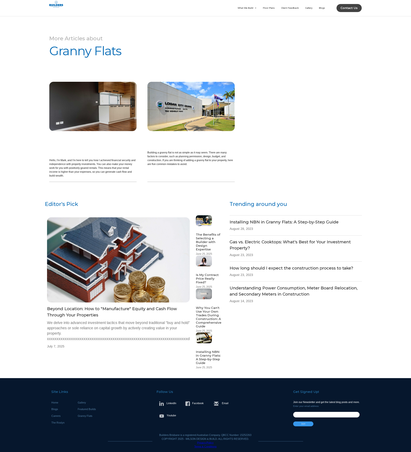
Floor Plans (269, 8)
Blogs (322, 8)
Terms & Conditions (205, 446)
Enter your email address (306, 406)
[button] (247, 8)
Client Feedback (290, 8)
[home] (141, 8)
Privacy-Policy (205, 442)
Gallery (308, 8)
